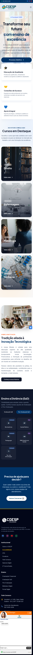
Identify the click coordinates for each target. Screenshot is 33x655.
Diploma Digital (6, 563)
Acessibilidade (7, 550)
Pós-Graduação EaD (24, 412)
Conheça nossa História (11, 379)
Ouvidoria (5, 556)
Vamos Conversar (15, 498)
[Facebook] (27, 1)
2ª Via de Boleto (7, 566)
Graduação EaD (8, 412)
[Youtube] (31, 1)
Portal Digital (6, 589)
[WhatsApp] (16, 535)
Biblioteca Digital (7, 586)
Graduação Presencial (9, 576)
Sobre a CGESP (7, 546)
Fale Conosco (6, 559)
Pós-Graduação (7, 583)
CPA (3, 553)
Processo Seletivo (15, 60)
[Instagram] (29, 1)
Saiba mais (7, 177)
